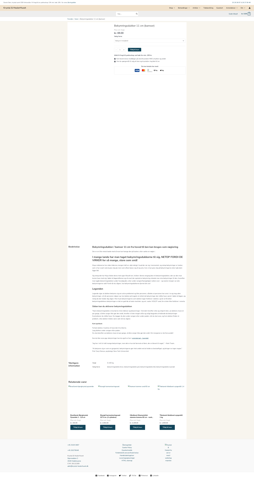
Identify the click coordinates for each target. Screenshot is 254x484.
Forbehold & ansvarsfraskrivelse (127, 453)
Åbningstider (127, 445)
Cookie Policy (127, 447)
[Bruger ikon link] (250, 8)
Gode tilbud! (233, 14)
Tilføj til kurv (134, 50)
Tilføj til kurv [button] (78, 427)
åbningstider (72, 2)
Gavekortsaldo (127, 450)
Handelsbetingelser (127, 455)
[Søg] (137, 14)
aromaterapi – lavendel (140, 338)
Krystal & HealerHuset (14, 7)
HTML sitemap (127, 461)
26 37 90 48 (246, 2)
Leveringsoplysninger (127, 458)
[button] (174, 8)
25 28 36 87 (236, 2)
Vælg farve (118, 36)
